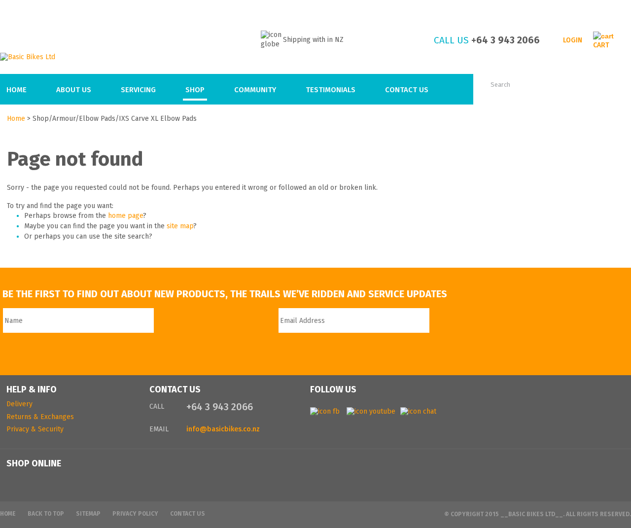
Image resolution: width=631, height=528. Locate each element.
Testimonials (330, 89)
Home (16, 89)
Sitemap (88, 513)
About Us (73, 89)
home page (125, 215)
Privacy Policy (135, 513)
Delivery (19, 404)
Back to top (46, 513)
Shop (195, 89)
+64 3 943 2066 (505, 40)
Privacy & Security (35, 429)
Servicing (138, 89)
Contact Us (406, 89)
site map (180, 226)
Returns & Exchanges (40, 417)
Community (255, 89)
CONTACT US (175, 389)
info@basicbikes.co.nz (223, 429)
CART (601, 45)
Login (572, 40)
